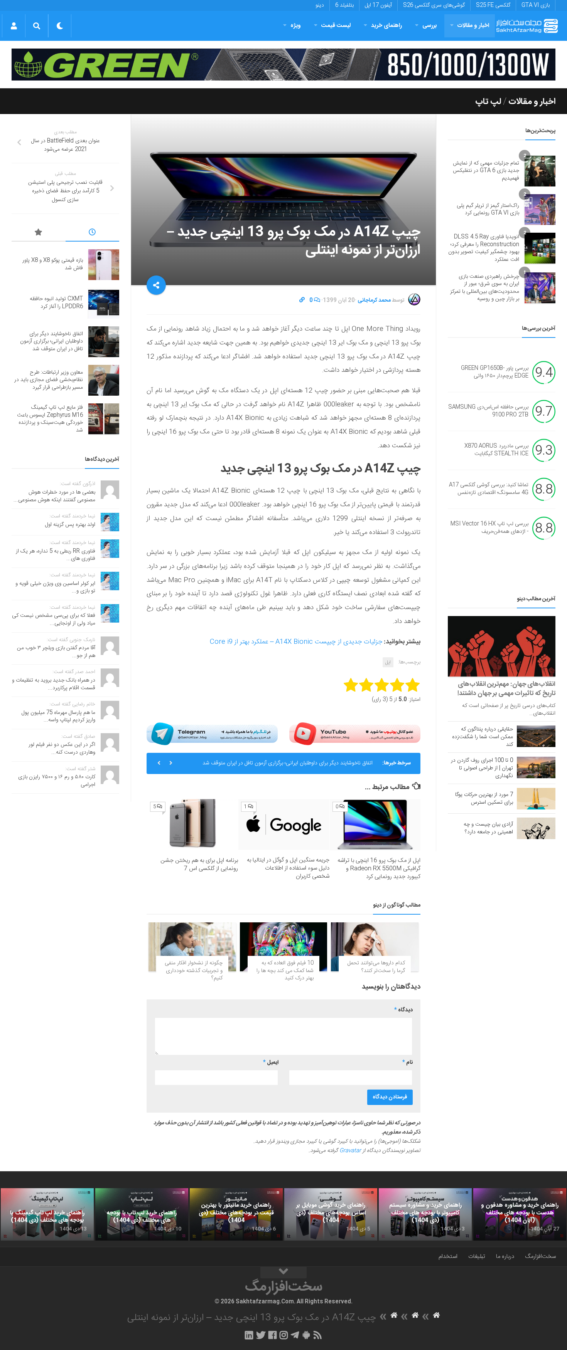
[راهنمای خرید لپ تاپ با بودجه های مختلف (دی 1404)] (141, 1214)
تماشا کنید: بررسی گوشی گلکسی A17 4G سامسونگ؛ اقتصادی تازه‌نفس (488, 488)
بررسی (429, 25)
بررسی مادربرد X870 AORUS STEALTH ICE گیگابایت (496, 450)
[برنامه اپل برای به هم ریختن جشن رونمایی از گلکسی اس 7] (192, 824)
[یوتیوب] (354, 733)
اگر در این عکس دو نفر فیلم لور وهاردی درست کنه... (62, 748)
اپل (388, 662)
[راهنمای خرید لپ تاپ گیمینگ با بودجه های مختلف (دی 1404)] (47, 1214)
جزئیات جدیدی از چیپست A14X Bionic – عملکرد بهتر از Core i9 (296, 641)
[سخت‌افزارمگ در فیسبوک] (272, 1335)
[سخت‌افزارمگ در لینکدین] (249, 1335)
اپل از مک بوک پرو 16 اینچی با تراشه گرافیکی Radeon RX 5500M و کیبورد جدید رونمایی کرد (379, 869)
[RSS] (317, 1335)
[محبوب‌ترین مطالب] (39, 233)
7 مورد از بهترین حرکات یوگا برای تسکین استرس (484, 798)
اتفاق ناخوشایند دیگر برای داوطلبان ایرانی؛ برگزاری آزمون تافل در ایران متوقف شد (287, 763)
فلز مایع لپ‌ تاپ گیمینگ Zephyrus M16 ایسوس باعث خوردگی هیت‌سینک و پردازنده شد (50, 419)
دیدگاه (403, 1010)
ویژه (295, 25)
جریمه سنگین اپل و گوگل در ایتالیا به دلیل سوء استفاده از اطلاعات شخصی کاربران (288, 868)
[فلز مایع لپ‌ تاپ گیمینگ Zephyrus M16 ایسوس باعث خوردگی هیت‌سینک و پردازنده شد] (103, 418)
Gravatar (350, 1150)
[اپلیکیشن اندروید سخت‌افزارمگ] (306, 1335)
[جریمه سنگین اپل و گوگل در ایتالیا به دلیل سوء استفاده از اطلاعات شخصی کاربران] (283, 824)
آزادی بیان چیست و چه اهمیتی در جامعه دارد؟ (488, 828)
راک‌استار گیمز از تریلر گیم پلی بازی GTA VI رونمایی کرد (488, 209)
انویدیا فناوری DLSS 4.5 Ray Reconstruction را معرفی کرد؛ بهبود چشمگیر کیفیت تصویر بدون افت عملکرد (483, 248)
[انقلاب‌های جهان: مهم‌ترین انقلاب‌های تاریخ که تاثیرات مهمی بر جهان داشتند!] (501, 646)
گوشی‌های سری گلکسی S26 (434, 5)
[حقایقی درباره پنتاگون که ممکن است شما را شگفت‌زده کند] (536, 736)
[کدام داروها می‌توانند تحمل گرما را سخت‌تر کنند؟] (374, 946)
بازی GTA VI (535, 5)
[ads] (283, 65)
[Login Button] (13, 25)
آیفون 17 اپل (378, 5)
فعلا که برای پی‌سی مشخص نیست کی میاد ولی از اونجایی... (53, 619)
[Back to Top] (283, 1272)
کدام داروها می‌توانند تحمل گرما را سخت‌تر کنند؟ (376, 967)
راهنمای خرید (386, 25)
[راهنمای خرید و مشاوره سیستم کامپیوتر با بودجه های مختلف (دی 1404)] (425, 1214)
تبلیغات (476, 1256)
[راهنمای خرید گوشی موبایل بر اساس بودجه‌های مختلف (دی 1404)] (330, 1214)
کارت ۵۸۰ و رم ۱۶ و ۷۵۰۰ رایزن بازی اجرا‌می (56, 780)
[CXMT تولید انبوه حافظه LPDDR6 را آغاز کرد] (103, 303)
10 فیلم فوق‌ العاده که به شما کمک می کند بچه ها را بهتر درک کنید (285, 971)
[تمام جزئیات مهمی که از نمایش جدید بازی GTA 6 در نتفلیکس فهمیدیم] (540, 171)
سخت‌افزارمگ (540, 1256)
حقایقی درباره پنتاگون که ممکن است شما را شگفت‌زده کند (482, 737)
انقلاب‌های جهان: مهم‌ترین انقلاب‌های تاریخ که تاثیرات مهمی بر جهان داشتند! (506, 689)
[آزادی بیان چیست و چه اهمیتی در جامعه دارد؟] (536, 828)
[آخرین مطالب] (93, 233)
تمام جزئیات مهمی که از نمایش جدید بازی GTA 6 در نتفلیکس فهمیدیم (486, 171)
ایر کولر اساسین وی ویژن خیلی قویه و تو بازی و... (55, 587)
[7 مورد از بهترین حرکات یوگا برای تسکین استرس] (536, 798)
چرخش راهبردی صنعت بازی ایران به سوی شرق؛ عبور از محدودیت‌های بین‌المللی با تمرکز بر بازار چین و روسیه (484, 288)
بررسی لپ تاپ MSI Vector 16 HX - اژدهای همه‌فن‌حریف (489, 527)
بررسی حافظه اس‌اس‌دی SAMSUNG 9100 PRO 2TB (488, 411)
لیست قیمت (336, 25)
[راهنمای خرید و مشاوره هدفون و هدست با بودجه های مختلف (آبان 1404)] (519, 1214)
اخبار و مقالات (473, 25)
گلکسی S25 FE (493, 5)
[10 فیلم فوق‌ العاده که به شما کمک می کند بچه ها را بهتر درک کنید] (283, 946)
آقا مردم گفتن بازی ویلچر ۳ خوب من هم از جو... (56, 651)
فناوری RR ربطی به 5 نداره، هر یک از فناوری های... (55, 555)
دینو (320, 5)
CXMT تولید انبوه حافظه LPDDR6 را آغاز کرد (56, 302)
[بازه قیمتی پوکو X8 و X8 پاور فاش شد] (103, 264)
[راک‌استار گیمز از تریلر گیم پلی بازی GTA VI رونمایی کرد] (540, 209)
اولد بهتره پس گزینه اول (70, 524)
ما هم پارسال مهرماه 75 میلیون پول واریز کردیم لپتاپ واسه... (58, 716)
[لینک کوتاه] (302, 300)
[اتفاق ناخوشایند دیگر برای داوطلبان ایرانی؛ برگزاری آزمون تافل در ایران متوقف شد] (103, 341)
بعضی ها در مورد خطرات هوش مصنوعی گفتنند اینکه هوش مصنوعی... (54, 496)
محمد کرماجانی (374, 300)
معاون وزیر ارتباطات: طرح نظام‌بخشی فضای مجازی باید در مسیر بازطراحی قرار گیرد (48, 380)
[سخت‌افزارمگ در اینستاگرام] (284, 1335)
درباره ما (505, 1256)
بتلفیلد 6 (344, 5)
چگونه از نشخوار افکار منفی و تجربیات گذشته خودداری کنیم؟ (194, 971)
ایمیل (270, 1062)
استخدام (448, 1256)
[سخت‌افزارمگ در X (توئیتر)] (260, 1335)
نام (407, 1062)
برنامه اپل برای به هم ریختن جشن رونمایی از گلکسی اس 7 (199, 864)
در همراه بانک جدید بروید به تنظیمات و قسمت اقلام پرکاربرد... (53, 684)
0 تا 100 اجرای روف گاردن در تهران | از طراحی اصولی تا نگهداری (482, 768)
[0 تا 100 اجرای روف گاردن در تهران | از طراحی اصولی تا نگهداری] (536, 767)
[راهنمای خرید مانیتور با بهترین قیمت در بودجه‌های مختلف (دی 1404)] (236, 1214)
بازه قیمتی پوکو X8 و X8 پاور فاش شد (52, 264)
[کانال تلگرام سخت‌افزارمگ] (295, 1335)
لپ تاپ (488, 102)
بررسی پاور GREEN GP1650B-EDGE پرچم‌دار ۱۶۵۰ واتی (494, 372)
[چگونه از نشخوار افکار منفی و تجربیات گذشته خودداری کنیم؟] (192, 946)
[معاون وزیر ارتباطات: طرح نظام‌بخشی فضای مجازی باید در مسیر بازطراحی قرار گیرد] (103, 380)
